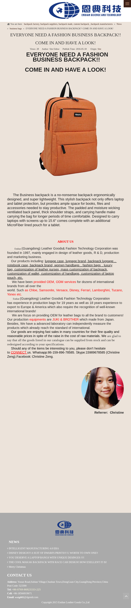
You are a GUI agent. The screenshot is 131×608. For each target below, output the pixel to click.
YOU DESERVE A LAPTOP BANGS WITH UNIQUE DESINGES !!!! (46, 557)
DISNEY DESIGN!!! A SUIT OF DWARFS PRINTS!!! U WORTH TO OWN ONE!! (53, 553)
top (126, 596)
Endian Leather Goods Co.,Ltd (73, 602)
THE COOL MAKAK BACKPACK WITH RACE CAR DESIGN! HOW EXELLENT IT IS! (58, 562)
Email (10, 597)
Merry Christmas (17, 566)
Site (99, 49)
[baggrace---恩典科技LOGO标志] (84, 11)
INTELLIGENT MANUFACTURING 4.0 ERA (34, 548)
